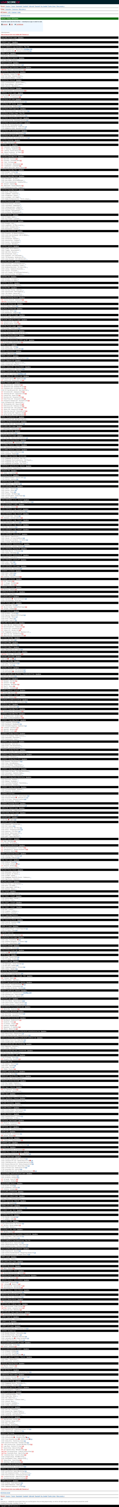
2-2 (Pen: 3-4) (22, 374)
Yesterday (8, 9)
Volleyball (31, 6)
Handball (25, 6)
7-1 (25, 128)
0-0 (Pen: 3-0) (27, 992)
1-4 (26, 126)
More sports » (60, 6)
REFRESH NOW (5, 15)
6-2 (28, 111)
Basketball (19, 6)
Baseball (37, 6)
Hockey (8, 6)
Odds (19, 12)
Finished (14, 12)
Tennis (13, 6)
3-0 (25, 167)
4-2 (24, 546)
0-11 (25, 799)
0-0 (23, 65)
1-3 (16, 617)
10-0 (23, 1001)
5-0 (23, 299)
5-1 (21, 828)
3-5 (21, 1335)
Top (2, 1499)
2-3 (29, 137)
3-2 (20, 149)
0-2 (21, 95)
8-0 (36, 1171)
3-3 (22, 649)
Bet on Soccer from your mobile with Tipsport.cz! (15, 34)
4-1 (22, 185)
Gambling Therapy (18, 1503)
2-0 (20, 97)
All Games (4, 12)
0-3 (14, 826)
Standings (21, 37)
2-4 (21, 568)
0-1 (21, 160)
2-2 (19, 328)
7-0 (17, 172)
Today (2, 9)
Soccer (3, 6)
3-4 (19, 516)
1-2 (19, 106)
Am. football (44, 6)
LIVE (9, 12)
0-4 (19, 943)
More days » (22, 9)
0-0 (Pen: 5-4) (28, 49)
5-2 (31, 1444)
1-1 (19, 147)
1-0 (30, 51)
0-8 (15, 1065)
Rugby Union (52, 6)
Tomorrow (15, 9)
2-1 (26, 101)
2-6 (17, 1282)
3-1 (26, 115)
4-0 (16, 531)
